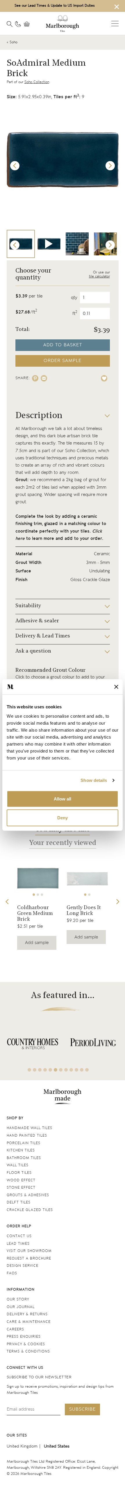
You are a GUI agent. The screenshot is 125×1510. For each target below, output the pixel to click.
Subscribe (82, 1409)
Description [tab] (39, 415)
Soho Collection (36, 82)
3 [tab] (42, 894)
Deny (62, 817)
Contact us (19, 1236)
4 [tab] (45, 1070)
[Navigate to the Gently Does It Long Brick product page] (87, 878)
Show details (94, 780)
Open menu (115, 23)
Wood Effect (21, 1180)
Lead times (18, 1244)
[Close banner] (116, 687)
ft (74, 314)
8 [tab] (66, 1070)
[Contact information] (18, 24)
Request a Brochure (29, 1258)
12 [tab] (87, 1070)
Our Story (18, 1299)
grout (94, 480)
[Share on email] (44, 378)
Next (110, 165)
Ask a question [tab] (33, 651)
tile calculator (99, 277)
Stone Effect (21, 1187)
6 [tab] (55, 1070)
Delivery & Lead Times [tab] (42, 636)
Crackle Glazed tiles (30, 1210)
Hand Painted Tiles (27, 1135)
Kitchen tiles (21, 1150)
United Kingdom (22, 1446)
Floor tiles (19, 1173)
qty (74, 298)
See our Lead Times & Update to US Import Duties (55, 5)
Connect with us (25, 1368)
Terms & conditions (28, 1351)
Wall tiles (17, 1165)
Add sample (37, 943)
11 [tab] (81, 1070)
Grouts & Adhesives (28, 1195)
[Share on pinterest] (35, 378)
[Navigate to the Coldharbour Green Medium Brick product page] (38, 878)
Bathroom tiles (24, 1158)
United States (56, 1446)
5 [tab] (50, 1070)
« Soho (12, 42)
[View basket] (28, 24)
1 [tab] (34, 894)
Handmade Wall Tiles (29, 1128)
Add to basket (62, 345)
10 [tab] (76, 1070)
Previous (14, 165)
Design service (22, 1266)
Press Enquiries (24, 1337)
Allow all (62, 798)
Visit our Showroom (29, 1251)
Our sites (17, 1435)
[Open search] (9, 24)
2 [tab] (38, 894)
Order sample (62, 361)
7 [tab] (61, 1070)
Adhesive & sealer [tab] (37, 621)
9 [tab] (71, 1070)
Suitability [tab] (28, 606)
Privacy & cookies (26, 1344)
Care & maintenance (29, 1322)
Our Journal (21, 1307)
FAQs (12, 1273)
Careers (15, 1329)
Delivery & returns (27, 1314)
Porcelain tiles (23, 1143)
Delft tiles (19, 1202)
